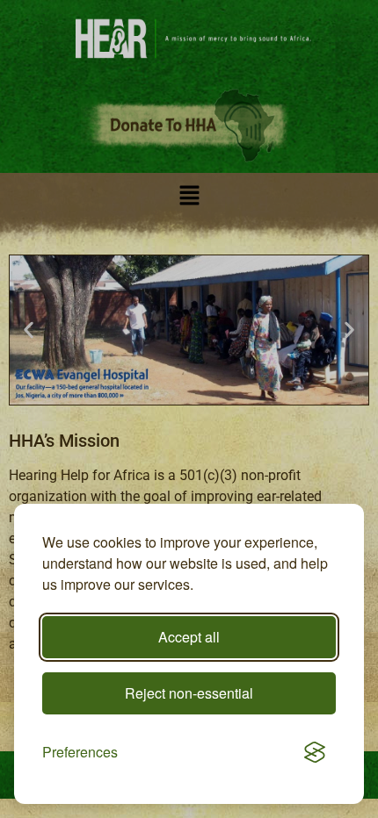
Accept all (189, 637)
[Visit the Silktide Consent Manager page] (315, 752)
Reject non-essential (189, 693)
